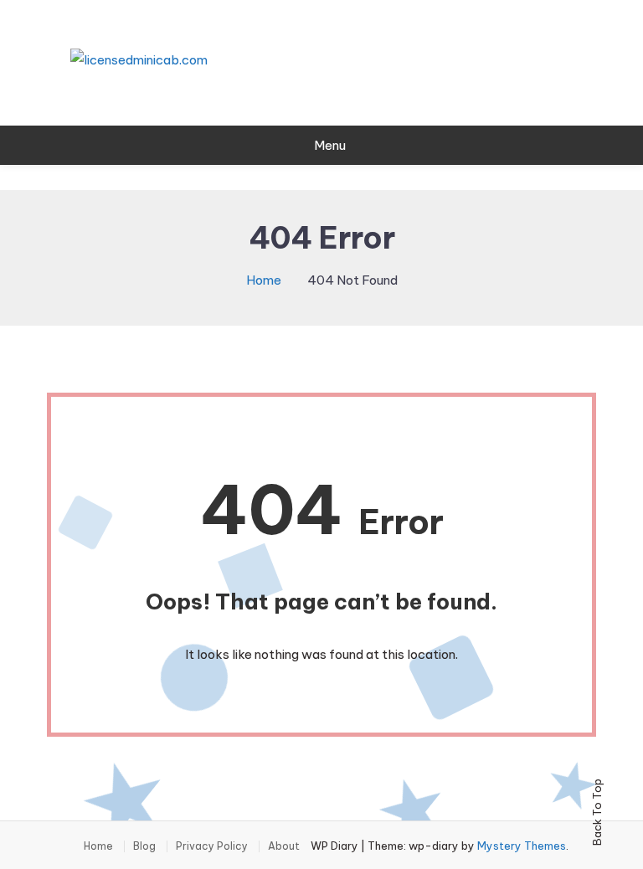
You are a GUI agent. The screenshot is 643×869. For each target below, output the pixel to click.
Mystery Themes (521, 845)
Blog (144, 846)
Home (98, 846)
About (284, 846)
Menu (330, 145)
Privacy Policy (212, 846)
